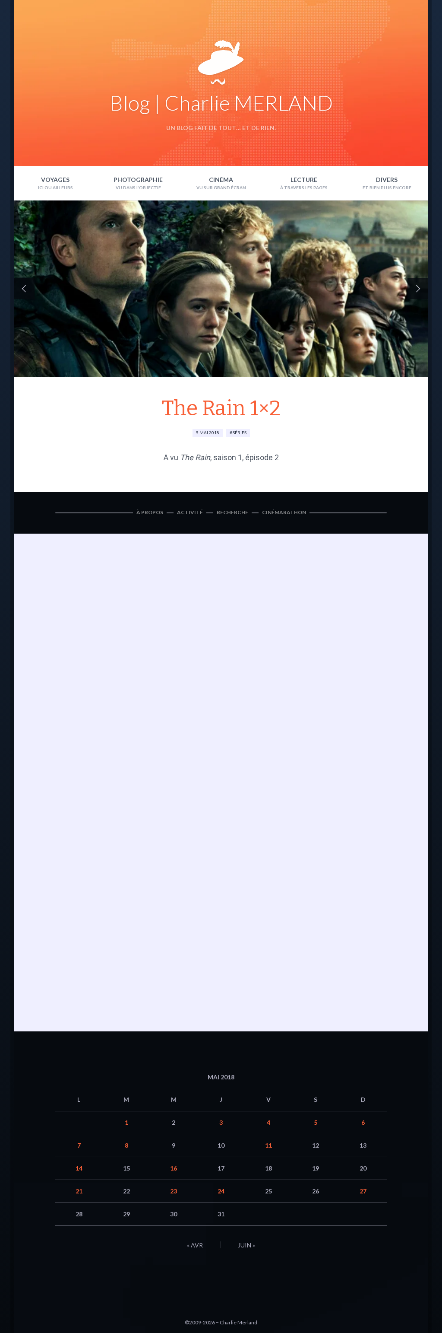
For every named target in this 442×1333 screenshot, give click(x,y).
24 (221, 1191)
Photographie (138, 179)
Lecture (303, 179)
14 (79, 1168)
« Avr (195, 1245)
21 (79, 1191)
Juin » (246, 1245)
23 (173, 1191)
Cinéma (221, 179)
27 (363, 1191)
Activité (190, 512)
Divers (387, 179)
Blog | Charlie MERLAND (221, 102)
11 (268, 1145)
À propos (149, 512)
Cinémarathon (284, 512)
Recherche (232, 512)
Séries (239, 432)
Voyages (55, 179)
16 (173, 1168)
